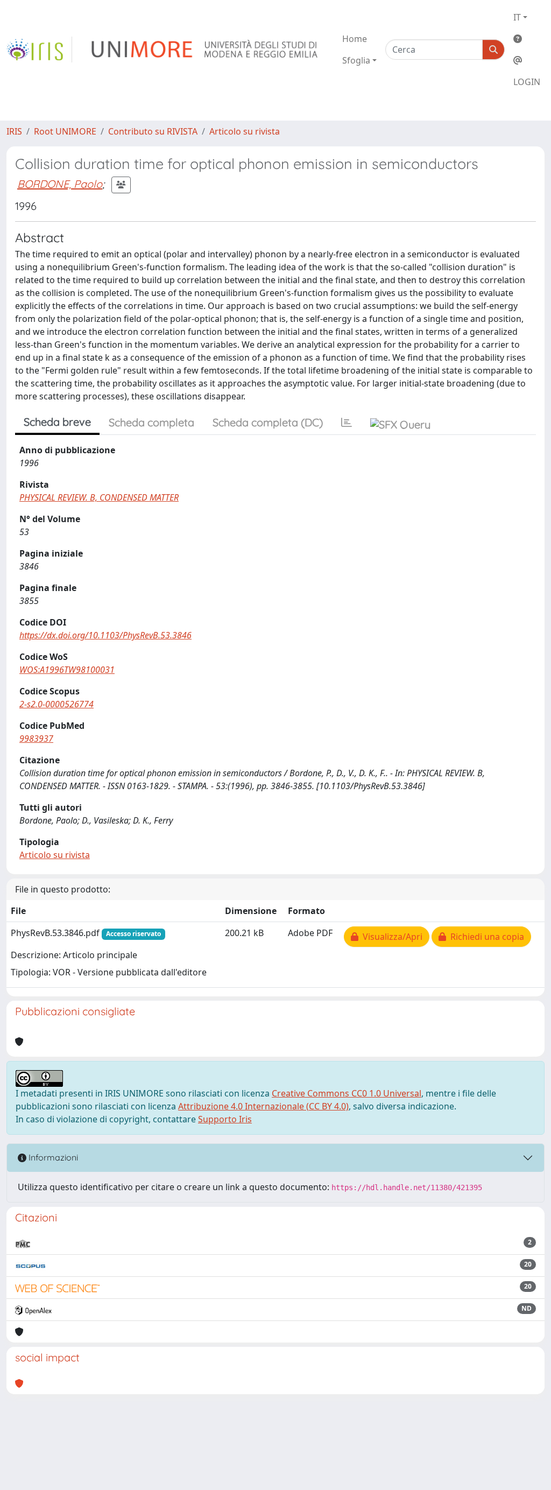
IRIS (14, 131)
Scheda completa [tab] (151, 422)
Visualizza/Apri (390, 937)
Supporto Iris (225, 1119)
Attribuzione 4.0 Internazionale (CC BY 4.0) (263, 1106)
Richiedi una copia (485, 937)
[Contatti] (527, 60)
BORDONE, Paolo (59, 184)
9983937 (36, 738)
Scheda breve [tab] (57, 421)
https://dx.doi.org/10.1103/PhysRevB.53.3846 (105, 635)
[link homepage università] (205, 49)
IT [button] (517, 17)
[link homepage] (39, 49)
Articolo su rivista (244, 131)
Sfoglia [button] (356, 60)
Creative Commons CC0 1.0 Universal (346, 1093)
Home (354, 39)
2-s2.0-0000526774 (56, 704)
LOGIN (526, 82)
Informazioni (52, 1157)
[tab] (346, 422)
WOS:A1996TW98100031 (67, 670)
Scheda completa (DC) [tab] (268, 422)
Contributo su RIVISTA (152, 131)
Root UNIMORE (65, 131)
